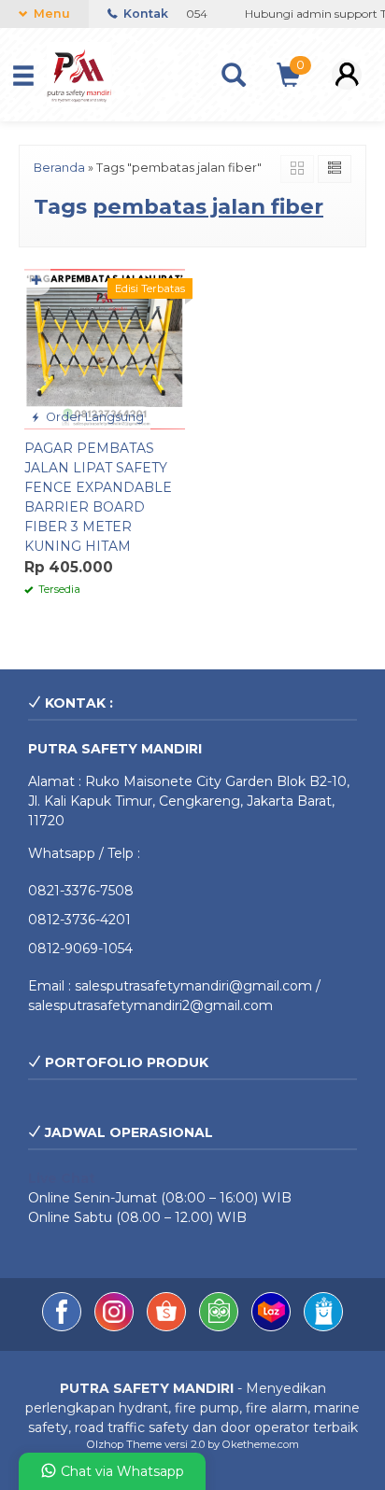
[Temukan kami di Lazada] (272, 1326)
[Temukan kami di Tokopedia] (220, 1326)
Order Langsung (93, 417)
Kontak (144, 14)
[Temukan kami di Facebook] (63, 1326)
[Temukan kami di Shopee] (168, 1326)
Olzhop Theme (124, 1444)
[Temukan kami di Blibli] (323, 1326)
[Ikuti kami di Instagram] (115, 1326)
